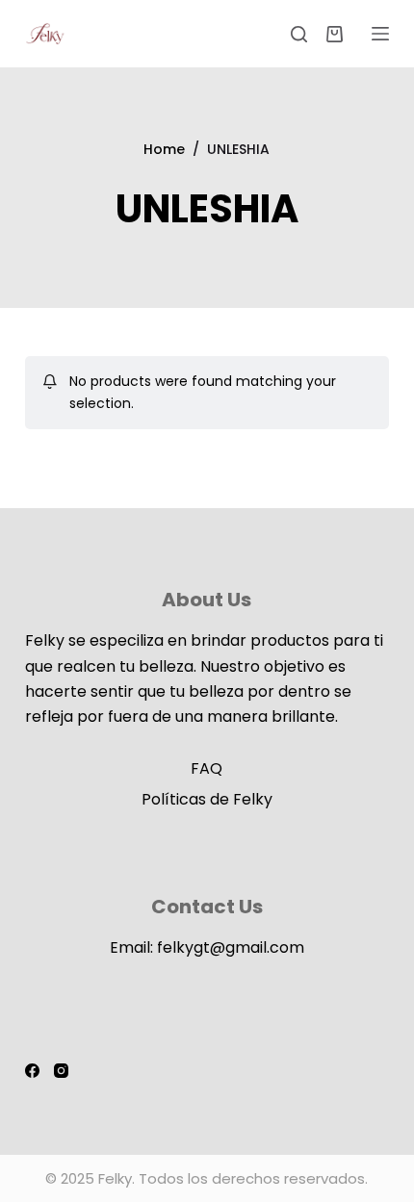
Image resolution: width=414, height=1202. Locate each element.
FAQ (206, 768)
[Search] (299, 34)
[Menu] (380, 33)
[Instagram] (61, 1070)
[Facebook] (32, 1070)
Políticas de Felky (207, 799)
